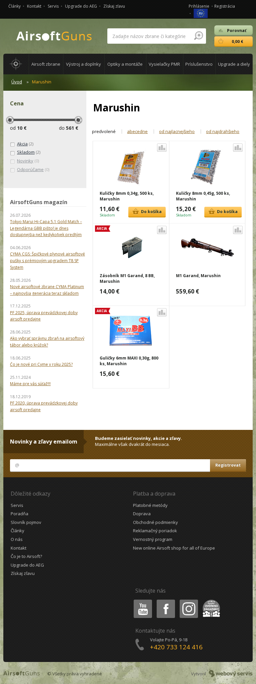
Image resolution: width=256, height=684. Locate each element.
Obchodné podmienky (155, 522)
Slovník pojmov (26, 522)
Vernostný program (152, 539)
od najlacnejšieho (177, 131)
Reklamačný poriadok (155, 531)
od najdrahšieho (222, 131)
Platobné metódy (150, 505)
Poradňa (19, 514)
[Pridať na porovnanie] (162, 147)
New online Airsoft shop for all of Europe (174, 548)
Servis (53, 6)
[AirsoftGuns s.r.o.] (54, 36)
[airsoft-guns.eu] (201, 13)
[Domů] (16, 64)
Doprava (142, 514)
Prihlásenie (199, 6)
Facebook (165, 601)
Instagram (188, 601)
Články (14, 6)
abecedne (137, 131)
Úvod (16, 82)
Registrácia (224, 6)
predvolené (104, 131)
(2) (25, 144)
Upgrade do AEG (81, 6)
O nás (17, 539)
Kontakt (34, 6)
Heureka (210, 601)
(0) (28, 161)
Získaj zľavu (114, 6)
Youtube (141, 601)
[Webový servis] (231, 673)
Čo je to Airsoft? (26, 556)
